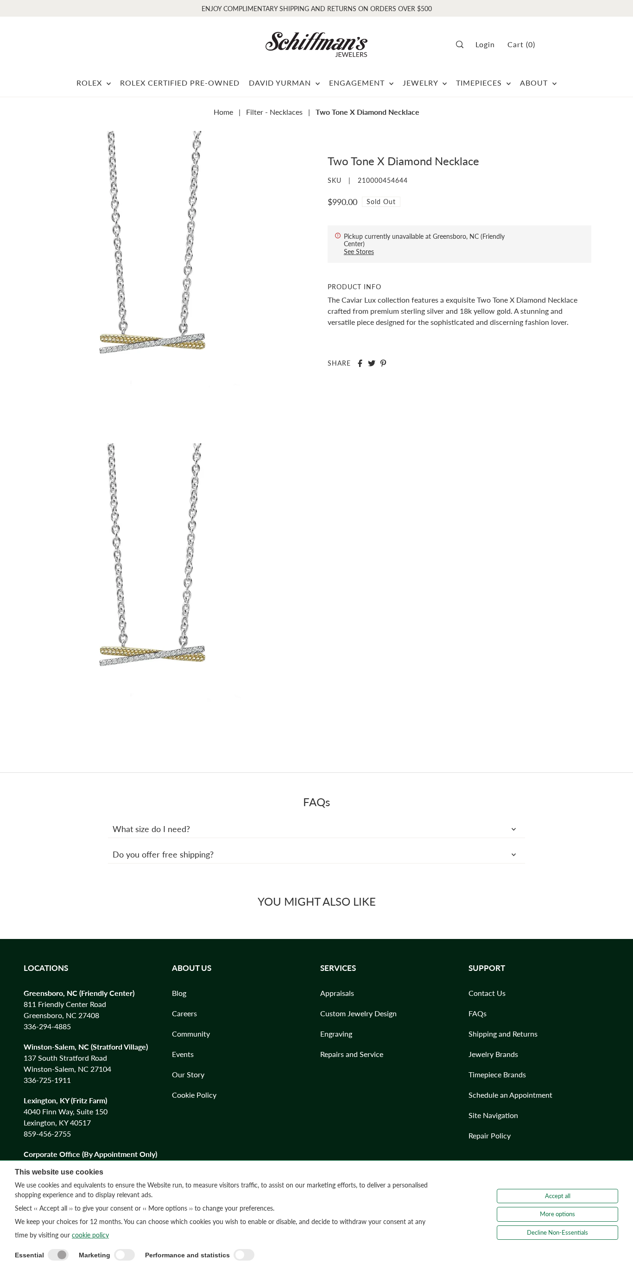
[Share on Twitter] (371, 363)
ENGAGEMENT (358, 82)
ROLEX (90, 82)
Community (191, 1033)
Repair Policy (489, 1135)
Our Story (188, 1074)
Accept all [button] (557, 1196)
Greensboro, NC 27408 (61, 1015)
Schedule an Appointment (510, 1094)
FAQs (477, 1013)
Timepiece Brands (497, 1074)
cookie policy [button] (90, 1235)
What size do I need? (151, 829)
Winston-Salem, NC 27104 (67, 1068)
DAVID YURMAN (281, 82)
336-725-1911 (47, 1079)
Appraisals (337, 992)
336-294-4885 (47, 1026)
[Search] (463, 44)
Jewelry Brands (493, 1054)
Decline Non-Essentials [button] (557, 1232)
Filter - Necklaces (274, 111)
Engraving (336, 1033)
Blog (179, 992)
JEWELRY (421, 82)
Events (183, 1054)
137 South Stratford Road (65, 1057)
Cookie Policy (194, 1094)
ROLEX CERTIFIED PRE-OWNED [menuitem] (180, 82)
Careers (184, 1013)
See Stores (359, 251)
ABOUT (535, 82)
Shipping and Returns (503, 1033)
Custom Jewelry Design (358, 1013)
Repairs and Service (351, 1054)
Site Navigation (493, 1115)
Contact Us (487, 992)
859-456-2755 (47, 1133)
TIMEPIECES (480, 82)
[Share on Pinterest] (383, 363)
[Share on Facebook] (360, 363)
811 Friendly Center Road (65, 1004)
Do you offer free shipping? (163, 854)
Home (223, 111)
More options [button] (557, 1214)
